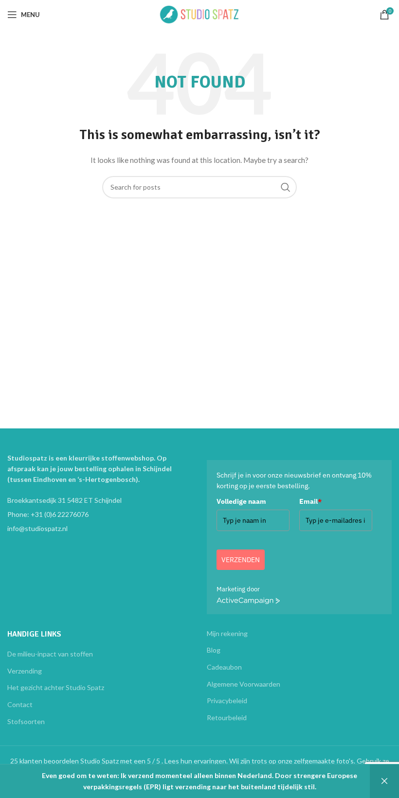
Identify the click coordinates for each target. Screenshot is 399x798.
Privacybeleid (227, 700)
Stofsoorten (26, 721)
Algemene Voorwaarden (243, 684)
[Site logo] (199, 14)
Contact (20, 704)
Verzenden (240, 559)
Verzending (24, 671)
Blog (213, 650)
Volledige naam (241, 501)
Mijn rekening (227, 633)
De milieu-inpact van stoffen (50, 654)
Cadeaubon (224, 667)
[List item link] (99, 514)
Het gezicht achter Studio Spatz (55, 687)
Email (310, 501)
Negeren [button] (384, 781)
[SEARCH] (285, 187)
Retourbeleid (227, 717)
